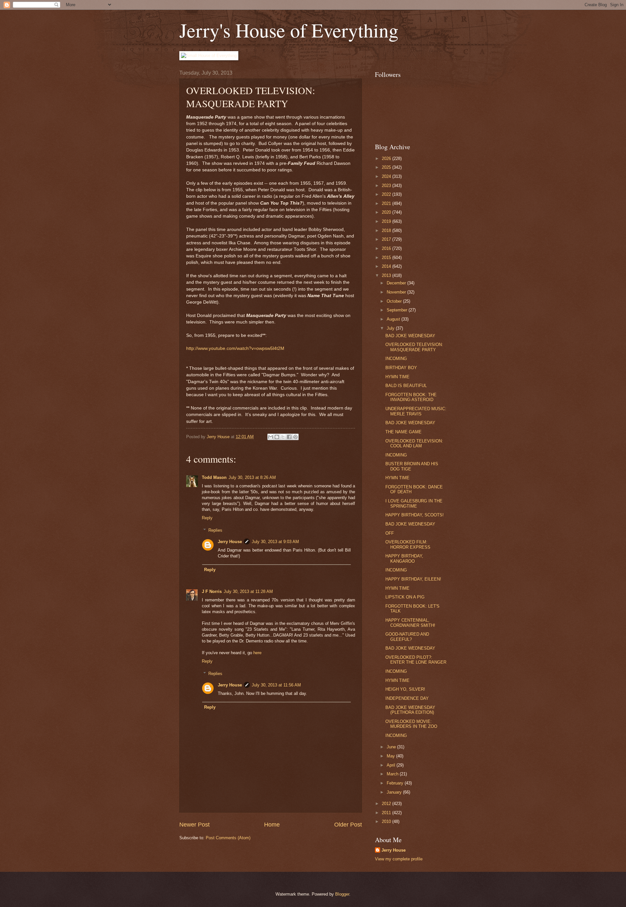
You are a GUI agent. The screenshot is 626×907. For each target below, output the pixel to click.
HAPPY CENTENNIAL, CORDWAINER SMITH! (410, 622)
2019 (387, 221)
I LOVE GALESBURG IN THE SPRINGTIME (413, 503)
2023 (387, 185)
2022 (387, 194)
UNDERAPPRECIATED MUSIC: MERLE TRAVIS (415, 411)
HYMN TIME (397, 376)
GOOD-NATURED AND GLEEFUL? (407, 636)
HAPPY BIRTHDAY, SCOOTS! (414, 514)
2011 (387, 812)
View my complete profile (399, 859)
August (394, 319)
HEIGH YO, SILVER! (405, 689)
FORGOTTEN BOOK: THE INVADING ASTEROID (411, 397)
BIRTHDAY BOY (401, 367)
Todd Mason (214, 477)
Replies (215, 530)
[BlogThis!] (277, 437)
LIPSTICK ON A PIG (405, 597)
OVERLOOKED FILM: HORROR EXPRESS (407, 544)
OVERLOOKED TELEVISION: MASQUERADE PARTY (414, 347)
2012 (387, 803)
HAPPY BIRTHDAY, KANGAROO (404, 558)
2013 (387, 275)
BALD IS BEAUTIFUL (406, 385)
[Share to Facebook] (289, 437)
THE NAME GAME (403, 431)
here (257, 652)
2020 (387, 212)
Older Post (348, 824)
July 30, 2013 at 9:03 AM (275, 541)
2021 (387, 203)
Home (272, 824)
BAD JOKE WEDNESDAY (410, 335)
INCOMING (396, 358)
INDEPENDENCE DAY (407, 698)
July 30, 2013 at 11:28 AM (248, 591)
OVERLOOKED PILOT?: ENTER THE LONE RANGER (415, 660)
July (391, 328)
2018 (387, 230)
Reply (207, 517)
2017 (387, 239)
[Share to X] (283, 437)
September (398, 310)
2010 (387, 821)
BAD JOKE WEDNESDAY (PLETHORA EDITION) (410, 710)
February (396, 783)
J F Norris (212, 591)
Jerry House (230, 541)
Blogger (342, 894)
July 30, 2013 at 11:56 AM (276, 685)
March (393, 773)
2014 (387, 266)
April (391, 765)
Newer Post (194, 824)
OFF (389, 533)
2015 (387, 257)
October (395, 301)
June (392, 746)
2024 (387, 176)
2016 (387, 248)
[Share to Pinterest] (295, 437)
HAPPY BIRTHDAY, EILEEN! (413, 579)
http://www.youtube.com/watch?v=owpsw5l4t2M (235, 348)
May (391, 756)
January (395, 792)
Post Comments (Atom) (228, 837)
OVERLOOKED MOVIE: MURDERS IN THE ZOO (411, 724)
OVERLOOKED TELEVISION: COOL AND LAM (414, 443)
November (397, 292)
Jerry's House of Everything (288, 30)
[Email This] (270, 437)
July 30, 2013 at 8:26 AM (252, 477)
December (397, 283)
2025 (387, 167)
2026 (387, 158)
